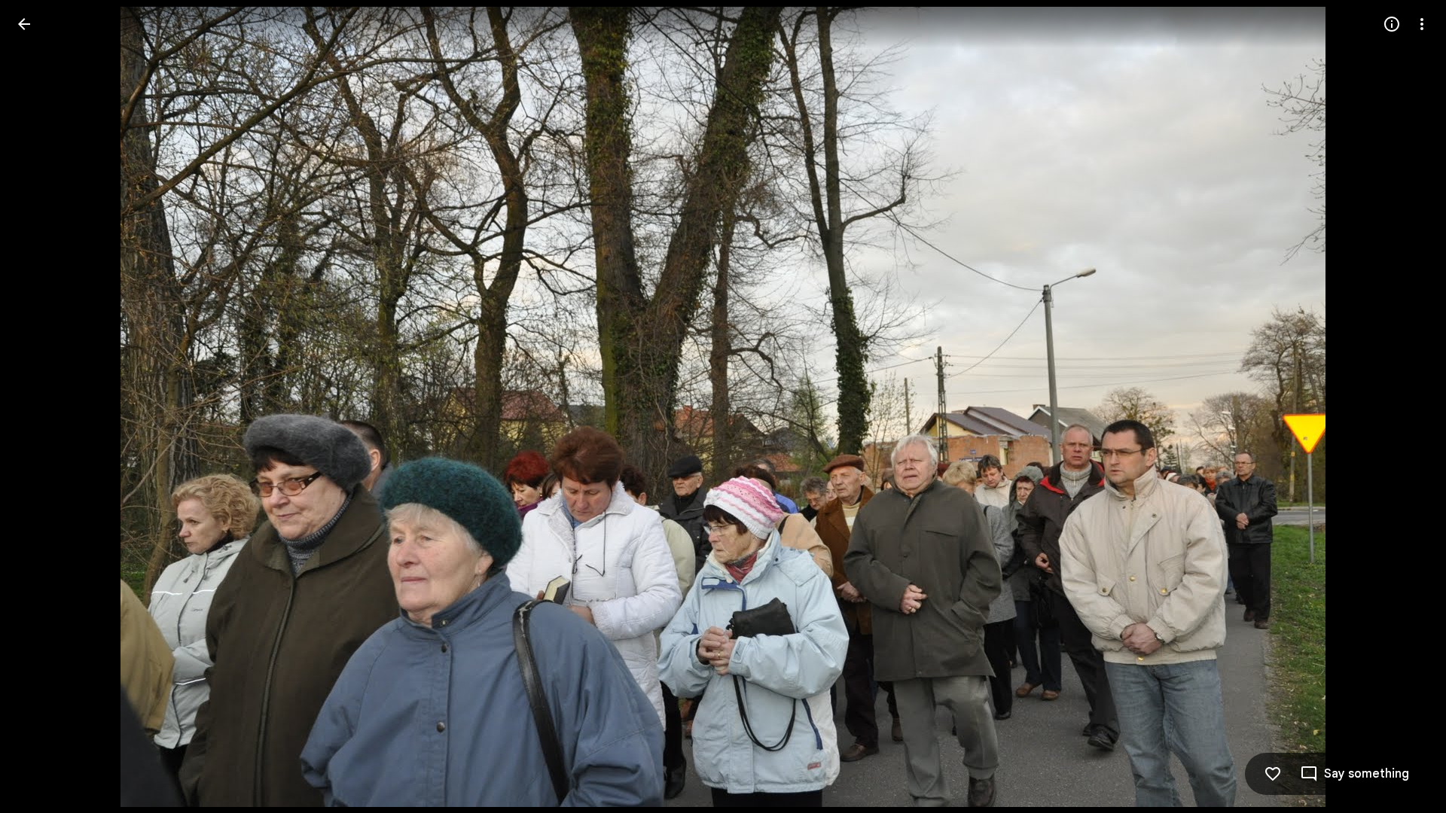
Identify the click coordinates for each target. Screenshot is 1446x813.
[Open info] (1392, 24)
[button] (42, 406)
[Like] (1273, 774)
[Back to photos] (24, 24)
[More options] (1422, 24)
